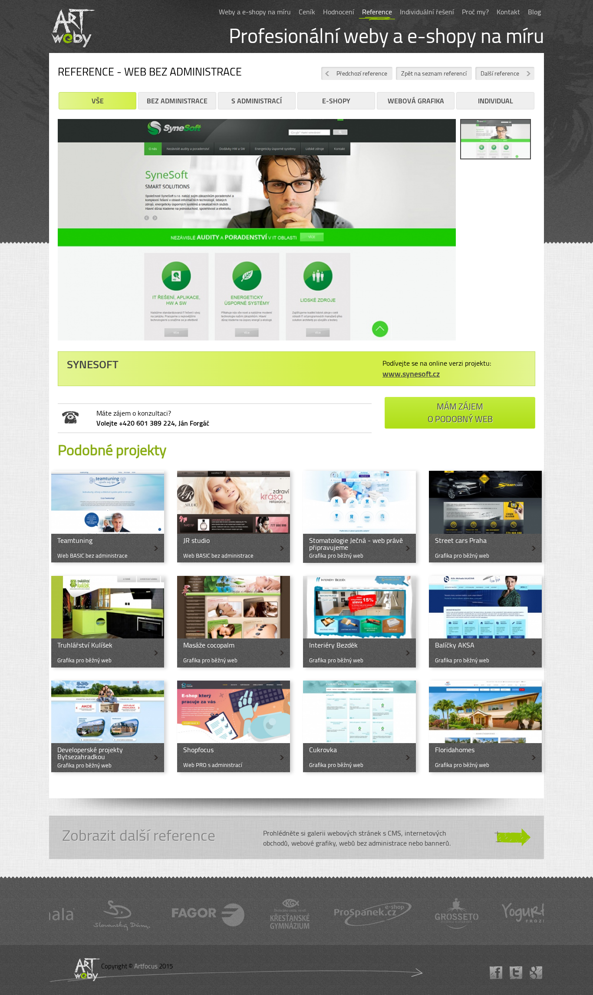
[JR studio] (233, 516)
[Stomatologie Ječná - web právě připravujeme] (359, 516)
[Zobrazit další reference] (296, 837)
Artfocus (146, 966)
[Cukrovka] (359, 726)
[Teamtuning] (107, 516)
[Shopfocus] (233, 726)
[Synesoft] (257, 233)
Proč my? (475, 12)
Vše (98, 101)
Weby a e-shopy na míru (255, 12)
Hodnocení (338, 12)
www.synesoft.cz (411, 374)
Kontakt (508, 12)
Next (469, 236)
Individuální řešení (427, 12)
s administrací (256, 101)
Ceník (307, 12)
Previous (44, 236)
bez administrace (177, 101)
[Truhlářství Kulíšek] (107, 622)
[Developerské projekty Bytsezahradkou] (107, 726)
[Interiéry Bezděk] (359, 622)
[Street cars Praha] (485, 516)
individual (495, 101)
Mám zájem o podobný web (460, 413)
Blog (534, 12)
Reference (377, 12)
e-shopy (336, 101)
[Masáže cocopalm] (233, 622)
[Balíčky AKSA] (485, 622)
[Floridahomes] (485, 726)
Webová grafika (416, 101)
